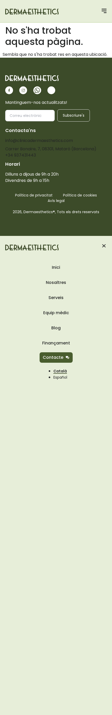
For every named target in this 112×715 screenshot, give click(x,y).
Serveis (56, 298)
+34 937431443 (20, 155)
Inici (56, 267)
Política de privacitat (34, 195)
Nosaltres (56, 282)
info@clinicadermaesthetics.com (39, 141)
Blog (56, 328)
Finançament (56, 343)
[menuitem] (60, 377)
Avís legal (56, 200)
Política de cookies (80, 195)
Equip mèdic (56, 313)
